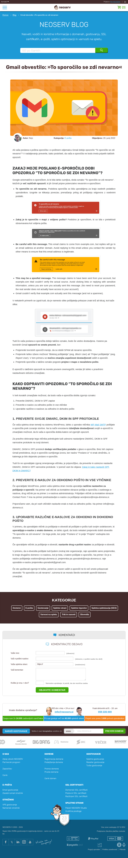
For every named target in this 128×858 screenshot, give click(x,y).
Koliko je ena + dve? (20, 683)
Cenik (5, 775)
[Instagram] (24, 842)
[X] (12, 842)
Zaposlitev (7, 769)
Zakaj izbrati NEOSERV (12, 759)
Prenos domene (51, 769)
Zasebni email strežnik (12, 793)
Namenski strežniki (11, 808)
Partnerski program (11, 762)
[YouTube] (30, 842)
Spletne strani (59, 608)
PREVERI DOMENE (114, 731)
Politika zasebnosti (109, 849)
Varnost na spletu (48, 614)
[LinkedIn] (18, 842)
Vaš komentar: (17, 670)
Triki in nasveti (68, 614)
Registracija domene (53, 759)
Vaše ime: (15, 653)
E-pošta (68, 138)
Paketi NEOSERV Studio (76, 808)
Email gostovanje (10, 790)
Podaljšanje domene (53, 762)
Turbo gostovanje (94, 765)
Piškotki (123, 849)
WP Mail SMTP (98, 424)
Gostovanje (43, 608)
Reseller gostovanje (95, 762)
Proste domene (51, 772)
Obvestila (84, 614)
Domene (17, 608)
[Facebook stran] (5, 842)
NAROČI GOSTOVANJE (16, 731)
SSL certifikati (74, 785)
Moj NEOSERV (115, 2)
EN (125, 2)
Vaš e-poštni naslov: (20, 659)
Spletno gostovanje (95, 759)
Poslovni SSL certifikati (75, 793)
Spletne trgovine (79, 608)
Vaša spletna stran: (19, 664)
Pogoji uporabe (94, 849)
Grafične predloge (73, 811)
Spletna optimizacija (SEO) (104, 608)
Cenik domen (50, 778)
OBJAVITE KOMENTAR (52, 690)
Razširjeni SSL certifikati (76, 796)
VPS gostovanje (9, 804)
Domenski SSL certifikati (76, 790)
